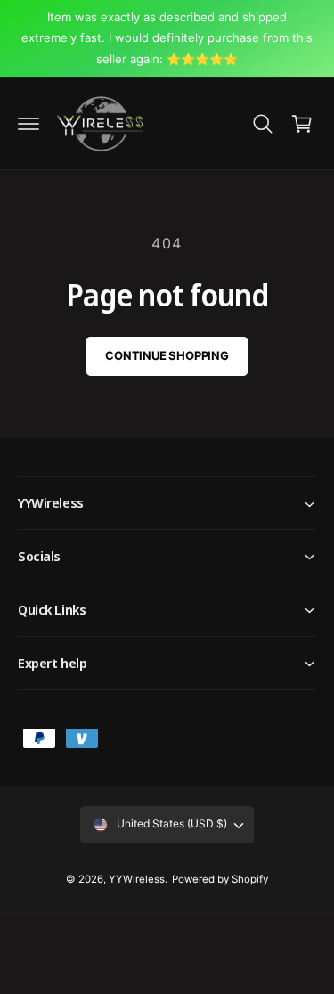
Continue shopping (167, 355)
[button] (28, 123)
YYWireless (137, 879)
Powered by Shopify (220, 879)
